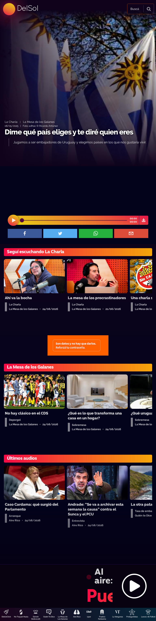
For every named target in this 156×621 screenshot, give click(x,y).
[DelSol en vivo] (78, 586)
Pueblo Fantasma (102, 618)
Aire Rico (76, 617)
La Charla (11, 121)
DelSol (27, 8)
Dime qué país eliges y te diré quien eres (69, 132)
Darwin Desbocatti (35, 618)
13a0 (89, 617)
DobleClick (6, 617)
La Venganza (117, 617)
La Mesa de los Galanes (39, 121)
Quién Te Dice (49, 617)
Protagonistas (132, 617)
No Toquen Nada (21, 617)
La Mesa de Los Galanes (63, 618)
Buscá (134, 9)
